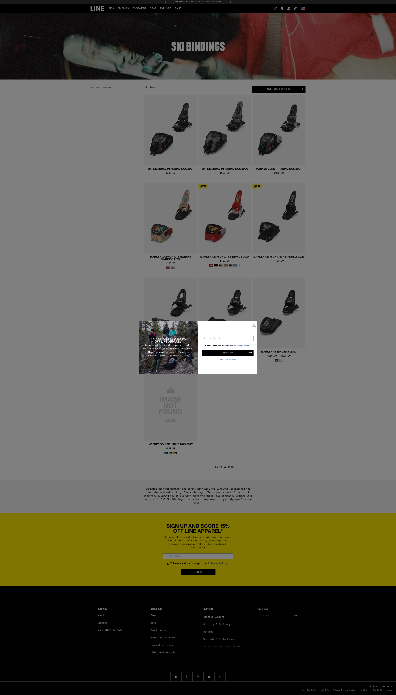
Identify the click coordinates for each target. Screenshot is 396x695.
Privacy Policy (241, 346)
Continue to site (227, 360)
